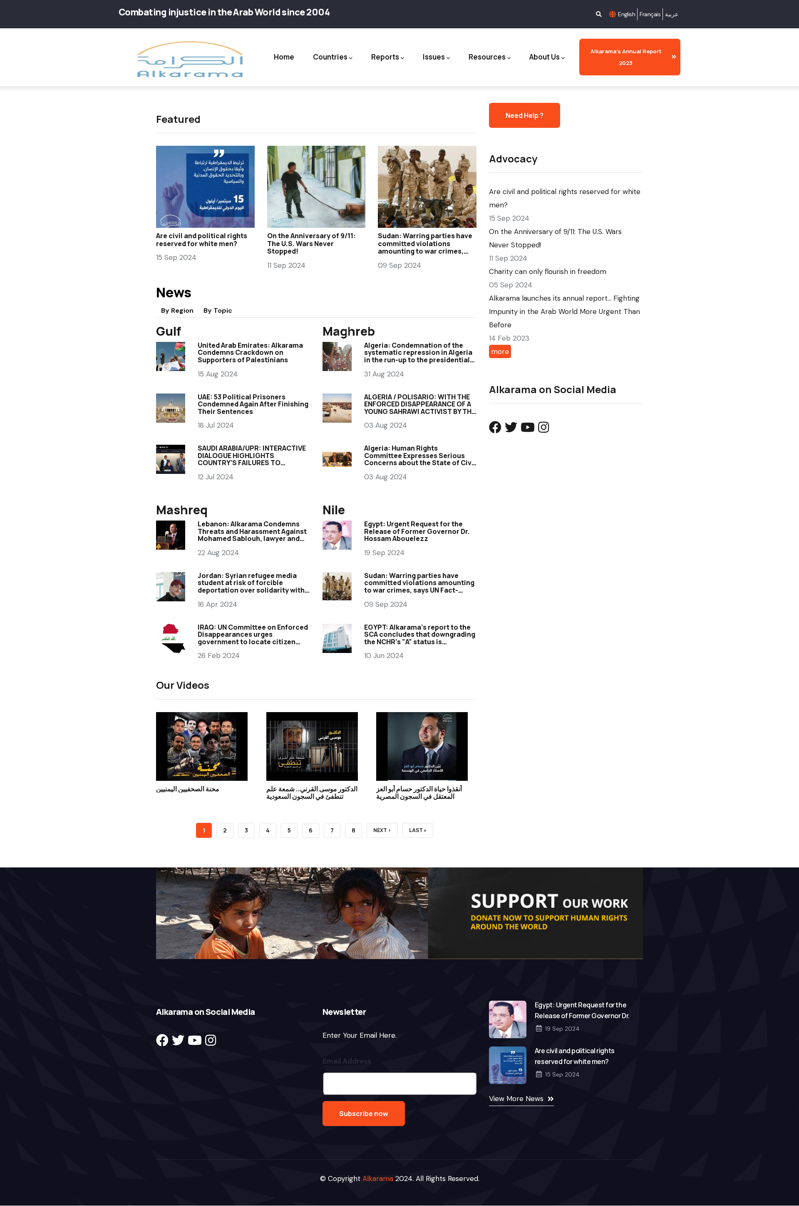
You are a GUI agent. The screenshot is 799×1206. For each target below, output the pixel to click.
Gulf (168, 331)
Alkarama (377, 1178)
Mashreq (182, 509)
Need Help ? (524, 115)
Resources (487, 57)
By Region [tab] (177, 310)
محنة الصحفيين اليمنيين (187, 788)
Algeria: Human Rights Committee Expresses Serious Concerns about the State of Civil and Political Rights (420, 459)
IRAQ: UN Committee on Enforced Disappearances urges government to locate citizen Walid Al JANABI (253, 638)
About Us (544, 57)
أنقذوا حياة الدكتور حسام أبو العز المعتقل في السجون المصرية (419, 792)
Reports (385, 57)
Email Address (347, 1061)
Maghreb (349, 331)
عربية (671, 14)
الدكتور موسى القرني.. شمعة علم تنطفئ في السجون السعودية (311, 792)
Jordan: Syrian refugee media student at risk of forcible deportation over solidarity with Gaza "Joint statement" (251, 586)
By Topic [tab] (217, 310)
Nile (334, 509)
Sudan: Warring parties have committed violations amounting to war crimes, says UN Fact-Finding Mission (426, 247)
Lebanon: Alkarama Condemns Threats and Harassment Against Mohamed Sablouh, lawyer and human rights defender (252, 535)
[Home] (189, 59)
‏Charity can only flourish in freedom (547, 271)
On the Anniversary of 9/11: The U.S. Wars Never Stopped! (311, 243)
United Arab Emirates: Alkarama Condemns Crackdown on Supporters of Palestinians (250, 352)
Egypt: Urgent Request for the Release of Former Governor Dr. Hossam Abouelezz (417, 531)
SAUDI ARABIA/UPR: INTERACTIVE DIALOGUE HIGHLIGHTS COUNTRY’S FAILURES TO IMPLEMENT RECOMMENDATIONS (252, 459)
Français (650, 14)
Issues (434, 57)
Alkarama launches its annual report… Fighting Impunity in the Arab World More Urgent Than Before (564, 311)
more (500, 351)
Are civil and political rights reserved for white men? (201, 239)
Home (284, 57)
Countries (330, 57)
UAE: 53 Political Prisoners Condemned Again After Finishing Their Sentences (253, 404)
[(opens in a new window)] (495, 427)
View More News (516, 1098)
